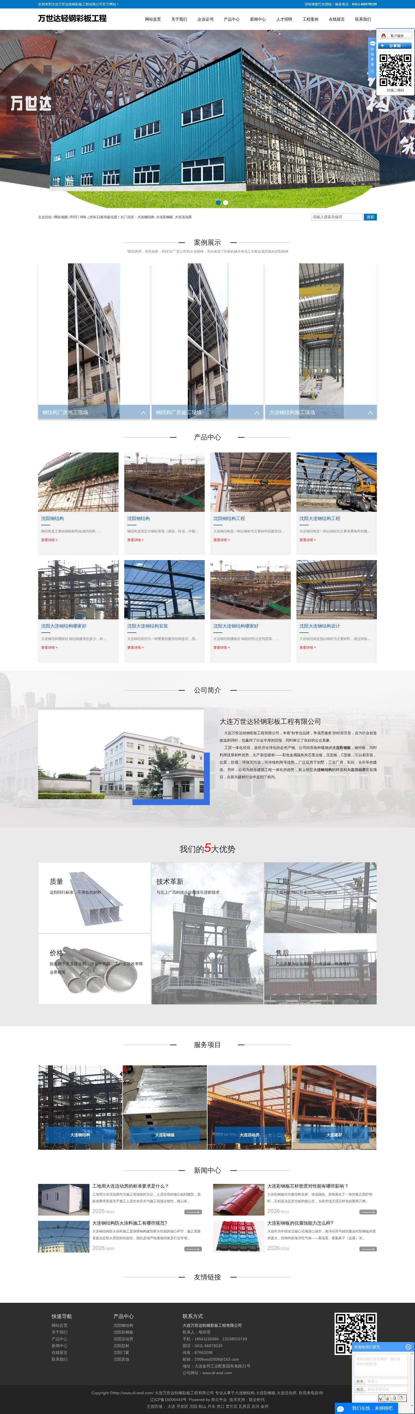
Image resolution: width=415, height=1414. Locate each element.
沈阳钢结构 (123, 1325)
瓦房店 (244, 1406)
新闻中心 (258, 19)
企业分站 (45, 217)
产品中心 (232, 19)
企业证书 (205, 19)
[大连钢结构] (80, 1107)
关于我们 (179, 19)
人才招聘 (284, 19)
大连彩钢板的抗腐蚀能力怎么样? (300, 1223)
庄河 (255, 1406)
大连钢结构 (145, 217)
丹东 (211, 1406)
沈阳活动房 (123, 1339)
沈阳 (193, 1406)
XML (83, 217)
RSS (73, 217)
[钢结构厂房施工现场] (94, 341)
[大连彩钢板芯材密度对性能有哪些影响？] (239, 1200)
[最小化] (408, 1347)
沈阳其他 (121, 1359)
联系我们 (363, 19)
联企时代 (257, 1399)
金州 (264, 1406)
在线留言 (337, 19)
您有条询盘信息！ (105, 217)
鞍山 (202, 1406)
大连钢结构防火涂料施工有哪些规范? (129, 1223)
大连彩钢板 (164, 217)
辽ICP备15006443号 (168, 1399)
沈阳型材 (121, 1345)
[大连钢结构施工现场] (321, 341)
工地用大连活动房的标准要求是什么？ (130, 1186)
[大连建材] (334, 1107)
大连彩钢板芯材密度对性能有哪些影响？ (308, 1186)
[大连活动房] (249, 1107)
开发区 (182, 1406)
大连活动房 (183, 217)
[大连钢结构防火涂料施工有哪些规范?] (63, 1237)
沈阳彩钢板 (123, 1332)
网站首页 (153, 19)
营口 (220, 1406)
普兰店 (231, 1406)
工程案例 (310, 19)
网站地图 (61, 217)
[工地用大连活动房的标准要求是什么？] (63, 1200)
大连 (171, 1406)
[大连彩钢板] (165, 1107)
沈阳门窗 (121, 1352)
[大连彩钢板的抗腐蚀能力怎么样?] (239, 1237)
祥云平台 (219, 1399)
